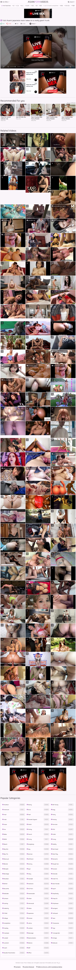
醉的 (61, 6)
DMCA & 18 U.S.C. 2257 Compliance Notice (49, 967)
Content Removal (29, 967)
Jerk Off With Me (21, 117)
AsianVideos (38, 2)
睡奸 (40, 6)
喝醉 (73, 6)
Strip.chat (28, 79)
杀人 (22, 6)
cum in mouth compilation (51, 6)
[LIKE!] (1, 23)
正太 (17, 6)
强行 (32, 6)
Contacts (18, 967)
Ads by (71, 102)
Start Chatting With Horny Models (37, 118)
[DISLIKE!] (7, 23)
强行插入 (67, 6)
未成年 (27, 6)
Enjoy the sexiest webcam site (31, 73)
